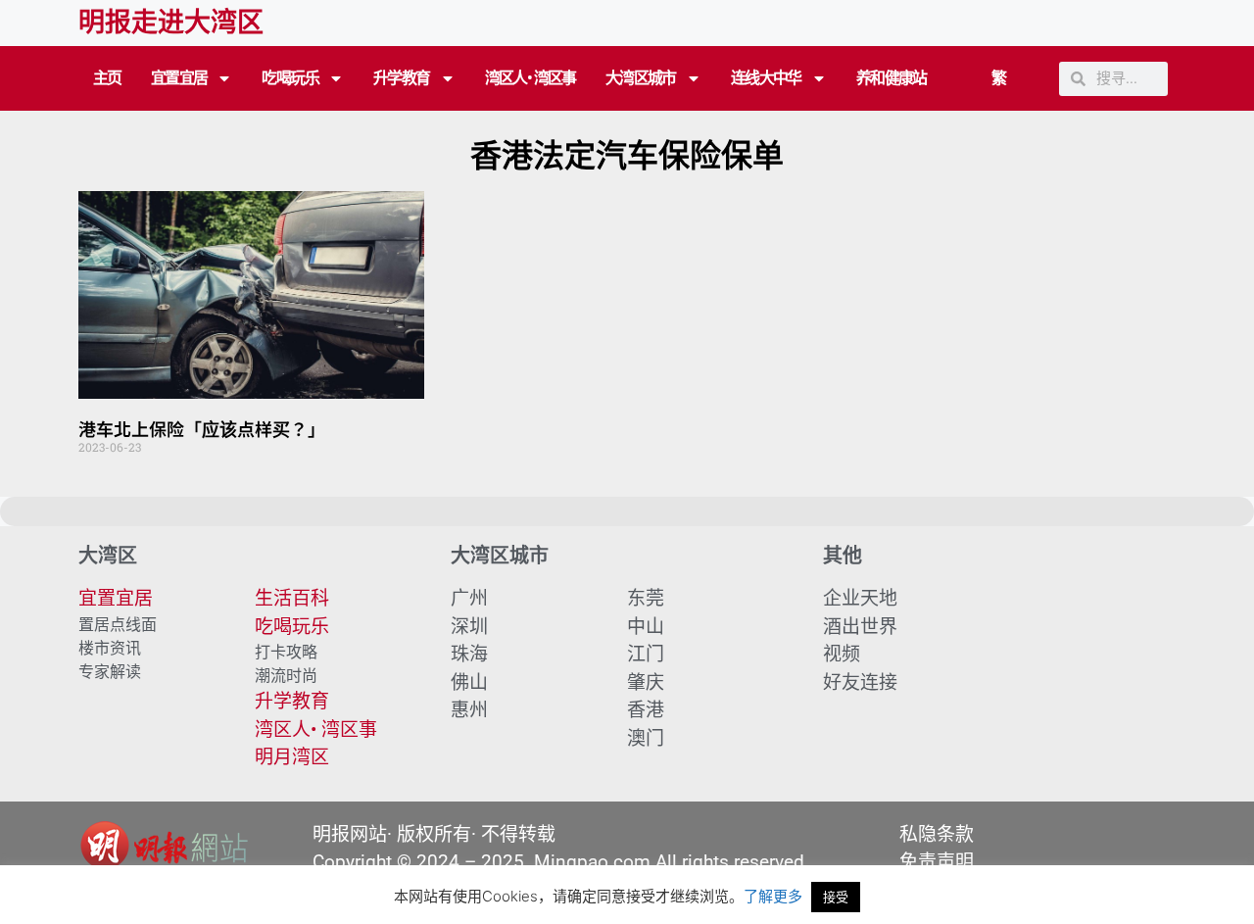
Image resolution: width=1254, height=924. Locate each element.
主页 (107, 78)
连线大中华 (766, 78)
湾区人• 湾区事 (530, 78)
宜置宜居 (179, 78)
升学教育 (401, 78)
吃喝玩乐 (290, 78)
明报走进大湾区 (171, 22)
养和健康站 (891, 78)
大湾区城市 (640, 78)
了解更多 (773, 896)
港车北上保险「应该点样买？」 (201, 428)
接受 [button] (835, 896)
